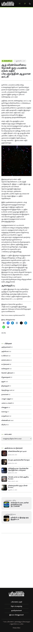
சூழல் (3, 381)
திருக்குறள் (5, 386)
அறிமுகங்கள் (6, 347)
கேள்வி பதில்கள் (7, 373)
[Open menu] (20, 4)
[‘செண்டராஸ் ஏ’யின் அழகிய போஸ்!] (4, 479)
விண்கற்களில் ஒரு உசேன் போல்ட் (17, 486)
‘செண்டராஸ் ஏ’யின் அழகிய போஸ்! (18, 478)
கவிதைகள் (5, 368)
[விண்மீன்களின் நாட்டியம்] (4, 453)
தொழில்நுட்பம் (6, 390)
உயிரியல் (4, 356)
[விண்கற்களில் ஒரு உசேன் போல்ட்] (4, 487)
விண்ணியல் (8, 61)
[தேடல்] (25, 4)
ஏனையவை (5, 360)
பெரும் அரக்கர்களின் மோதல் (19, 460)
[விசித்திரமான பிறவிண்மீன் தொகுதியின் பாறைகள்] (4, 470)
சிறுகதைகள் (5, 377)
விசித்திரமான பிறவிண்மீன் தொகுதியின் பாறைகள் (18, 469)
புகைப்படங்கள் (6, 403)
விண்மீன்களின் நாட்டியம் (17, 451)
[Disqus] (16, 32)
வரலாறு (4, 412)
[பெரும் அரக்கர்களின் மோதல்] (4, 462)
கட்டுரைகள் (5, 364)
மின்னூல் (4, 407)
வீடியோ (4, 424)
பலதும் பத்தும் (6, 399)
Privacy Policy (16, 627)
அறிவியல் (5, 351)
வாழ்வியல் (5, 416)
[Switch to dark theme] (30, 3)
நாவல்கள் (4, 394)
